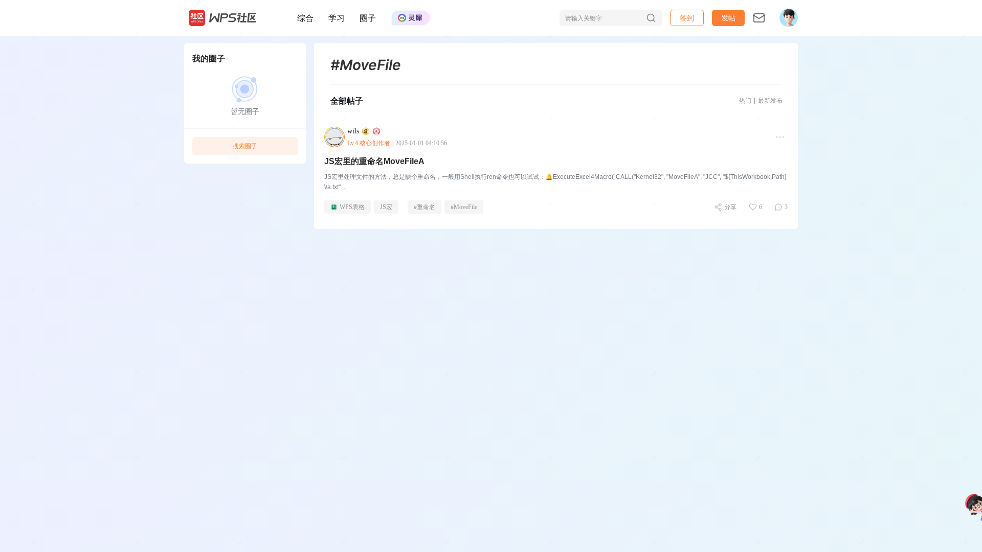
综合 (305, 18)
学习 (336, 18)
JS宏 (386, 207)
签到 (687, 17)
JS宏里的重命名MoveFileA (374, 161)
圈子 (368, 18)
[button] (728, 18)
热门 (745, 100)
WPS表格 (352, 207)
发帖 (728, 17)
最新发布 (770, 100)
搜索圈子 (245, 146)
